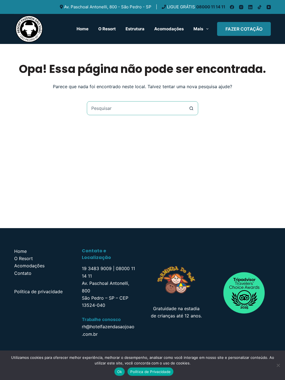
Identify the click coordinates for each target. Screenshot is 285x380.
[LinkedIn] (250, 7)
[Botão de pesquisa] (191, 108)
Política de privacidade (38, 291)
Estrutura (135, 28)
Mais (198, 28)
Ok (119, 371)
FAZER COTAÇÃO (243, 29)
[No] (278, 365)
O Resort (107, 28)
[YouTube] (269, 7)
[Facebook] (232, 7)
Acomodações (169, 28)
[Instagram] (241, 7)
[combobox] (136, 108)
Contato (22, 273)
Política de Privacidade (150, 371)
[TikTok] (259, 7)
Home (83, 28)
